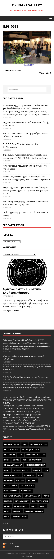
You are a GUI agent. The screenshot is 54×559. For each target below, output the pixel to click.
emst (45, 470)
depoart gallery (22, 470)
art (24, 444)
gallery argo (10, 485)
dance (7, 470)
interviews (26, 491)
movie (46, 496)
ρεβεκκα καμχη (20, 516)
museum (8, 501)
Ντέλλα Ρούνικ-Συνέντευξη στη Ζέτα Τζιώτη (21, 411)
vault (42, 506)
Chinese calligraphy (35, 465)
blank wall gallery (35, 455)
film (40, 475)
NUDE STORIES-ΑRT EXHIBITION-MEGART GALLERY (23, 408)
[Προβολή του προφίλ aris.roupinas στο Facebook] (4, 530)
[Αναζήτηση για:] (27, 89)
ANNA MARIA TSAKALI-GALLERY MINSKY (19, 423)
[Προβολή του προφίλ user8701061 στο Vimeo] (19, 530)
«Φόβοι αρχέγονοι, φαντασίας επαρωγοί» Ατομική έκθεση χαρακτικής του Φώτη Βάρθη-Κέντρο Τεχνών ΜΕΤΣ (26, 190)
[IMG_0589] (27, 65)
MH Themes (27, 556)
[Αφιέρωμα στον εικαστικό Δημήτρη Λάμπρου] (27, 284)
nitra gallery (22, 501)
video (6, 511)
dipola (36, 470)
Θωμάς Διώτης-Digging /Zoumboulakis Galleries (23, 405)
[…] (30, 306)
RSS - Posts (10, 543)
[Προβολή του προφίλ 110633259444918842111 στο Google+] (22, 530)
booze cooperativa (32, 460)
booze (16, 460)
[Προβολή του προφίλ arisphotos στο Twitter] (7, 530)
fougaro (8, 480)
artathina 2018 (11, 449)
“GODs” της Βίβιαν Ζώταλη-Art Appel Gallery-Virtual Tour (26, 397)
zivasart (17, 511)
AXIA (20, 455)
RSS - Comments (12, 546)
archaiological (11, 444)
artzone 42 (9, 455)
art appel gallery (38, 444)
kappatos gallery (12, 496)
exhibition (29, 475)
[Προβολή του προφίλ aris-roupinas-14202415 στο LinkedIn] (13, 530)
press (33, 506)
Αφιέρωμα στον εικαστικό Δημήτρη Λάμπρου (22, 290)
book (6, 460)
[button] (50, 18)
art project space (30, 449)
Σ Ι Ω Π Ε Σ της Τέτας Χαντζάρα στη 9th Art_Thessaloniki (25, 377)
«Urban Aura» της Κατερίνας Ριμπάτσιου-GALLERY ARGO (26, 426)
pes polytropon (40, 501)
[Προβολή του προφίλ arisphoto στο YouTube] (16, 530)
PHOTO (7, 506)
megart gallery (32, 496)
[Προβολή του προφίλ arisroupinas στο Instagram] (10, 530)
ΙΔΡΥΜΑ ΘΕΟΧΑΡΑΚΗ (34, 511)
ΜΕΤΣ (6, 516)
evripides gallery (12, 475)
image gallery (10, 491)
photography (20, 506)
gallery (20, 480)
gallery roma (27, 485)
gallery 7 (32, 480)
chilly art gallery (13, 465)
